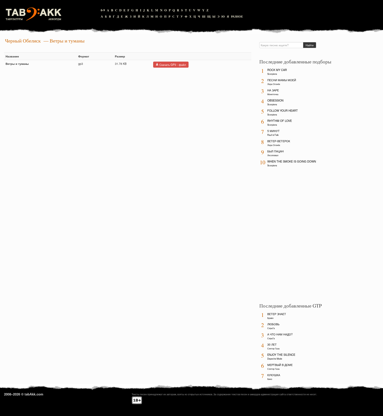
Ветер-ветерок (278, 141)
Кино (269, 379)
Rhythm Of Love (279, 121)
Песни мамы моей (281, 80)
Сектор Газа (273, 348)
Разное (237, 16)
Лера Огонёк (273, 84)
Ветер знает (276, 314)
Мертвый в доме (280, 365)
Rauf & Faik (273, 134)
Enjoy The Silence (281, 355)
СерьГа (271, 328)
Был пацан (275, 151)
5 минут (273, 131)
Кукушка (273, 375)
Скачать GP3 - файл (172, 65)
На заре (273, 90)
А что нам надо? (280, 334)
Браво (270, 317)
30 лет (272, 344)
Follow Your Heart (282, 110)
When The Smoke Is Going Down (291, 161)
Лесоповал (272, 155)
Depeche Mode (274, 358)
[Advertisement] (289, 236)
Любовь (273, 324)
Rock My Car (277, 70)
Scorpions (272, 73)
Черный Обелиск (23, 40)
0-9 (103, 10)
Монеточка (272, 94)
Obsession (275, 100)
